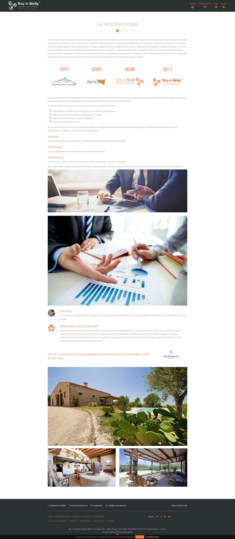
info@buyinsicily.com (117, 506)
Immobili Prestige (62, 516)
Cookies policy (152, 537)
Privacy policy (109, 532)
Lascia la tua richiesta (57, 521)
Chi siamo (87, 516)
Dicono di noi (98, 521)
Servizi (73, 521)
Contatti (110, 521)
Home (50, 516)
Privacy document (124, 532)
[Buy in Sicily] (24, 9)
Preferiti (76, 516)
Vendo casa (99, 516)
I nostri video (84, 521)
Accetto (140, 537)
